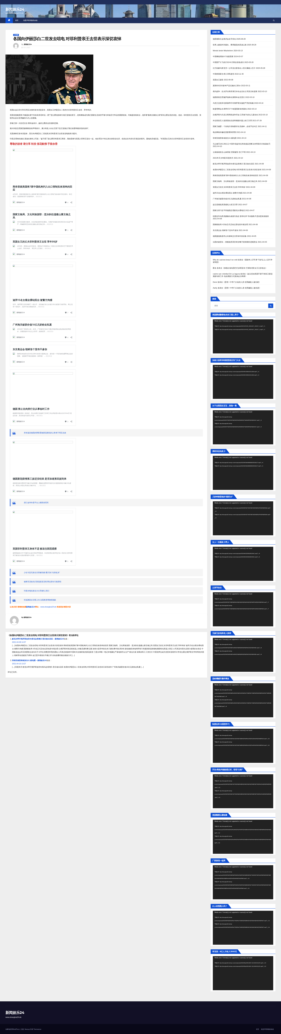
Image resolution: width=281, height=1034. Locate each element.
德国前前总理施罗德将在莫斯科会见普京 (229, 97)
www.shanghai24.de (48, 607)
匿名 (214, 268)
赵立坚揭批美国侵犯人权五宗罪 (225, 205)
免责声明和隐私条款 (30, 20)
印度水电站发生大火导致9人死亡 (37, 591)
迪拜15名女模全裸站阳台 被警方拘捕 (227, 193)
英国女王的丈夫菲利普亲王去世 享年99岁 (229, 187)
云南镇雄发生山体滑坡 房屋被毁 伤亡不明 (229, 152)
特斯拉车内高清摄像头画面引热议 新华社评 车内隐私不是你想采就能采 (241, 216)
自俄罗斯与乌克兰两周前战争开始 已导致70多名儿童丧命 (235, 115)
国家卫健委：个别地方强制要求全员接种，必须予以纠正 (235, 126)
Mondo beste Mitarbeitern (223, 51)
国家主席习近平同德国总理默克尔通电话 (229, 210)
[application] (243, 336)
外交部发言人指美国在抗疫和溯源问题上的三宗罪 (232, 121)
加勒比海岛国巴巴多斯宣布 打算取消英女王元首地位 (244, 268)
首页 (16, 20)
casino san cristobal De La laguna (226, 274)
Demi (215, 282)
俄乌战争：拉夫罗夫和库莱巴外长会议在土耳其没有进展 (235, 91)
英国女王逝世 (218, 80)
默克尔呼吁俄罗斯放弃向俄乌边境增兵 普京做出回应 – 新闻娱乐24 (38, 639)
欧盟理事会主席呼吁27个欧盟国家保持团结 (230, 109)
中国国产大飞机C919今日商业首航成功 (228, 62)
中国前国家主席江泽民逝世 (223, 74)
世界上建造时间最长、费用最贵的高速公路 (230, 45)
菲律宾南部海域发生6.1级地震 (225, 138)
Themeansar (37, 1029)
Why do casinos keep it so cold (225, 260)
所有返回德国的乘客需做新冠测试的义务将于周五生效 (45, 433)
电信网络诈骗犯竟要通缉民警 (224, 132)
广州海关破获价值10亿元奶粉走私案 (227, 199)
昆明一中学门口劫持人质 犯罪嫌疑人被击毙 (242, 282)
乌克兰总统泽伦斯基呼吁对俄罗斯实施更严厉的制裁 (233, 103)
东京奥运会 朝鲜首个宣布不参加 (225, 230)
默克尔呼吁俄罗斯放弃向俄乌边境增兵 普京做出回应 (233, 164)
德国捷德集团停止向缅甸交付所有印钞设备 (230, 236)
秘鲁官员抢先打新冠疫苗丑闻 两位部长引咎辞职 (42, 582)
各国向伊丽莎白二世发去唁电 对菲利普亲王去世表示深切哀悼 (237, 170)
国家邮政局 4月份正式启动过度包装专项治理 (230, 224)
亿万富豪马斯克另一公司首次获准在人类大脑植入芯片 (234, 68)
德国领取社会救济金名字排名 (224, 39)
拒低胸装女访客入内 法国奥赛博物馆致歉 (40, 600)
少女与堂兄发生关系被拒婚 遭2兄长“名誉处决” (42, 572)
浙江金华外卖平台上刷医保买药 (36, 503)
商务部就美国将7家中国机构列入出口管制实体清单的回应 (235, 175)
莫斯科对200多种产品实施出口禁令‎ (227, 86)
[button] (274, 20)
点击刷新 (16, 35)
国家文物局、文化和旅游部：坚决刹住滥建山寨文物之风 (235, 181)
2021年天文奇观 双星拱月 (223, 158)
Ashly (215, 288)
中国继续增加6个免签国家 (223, 56)
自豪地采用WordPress (12, 1029)
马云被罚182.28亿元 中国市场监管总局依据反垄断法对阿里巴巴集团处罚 (241, 144)
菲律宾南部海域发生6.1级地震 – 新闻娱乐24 (29, 660)
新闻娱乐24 (14, 9)
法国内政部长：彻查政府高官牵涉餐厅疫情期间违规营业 (235, 242)
